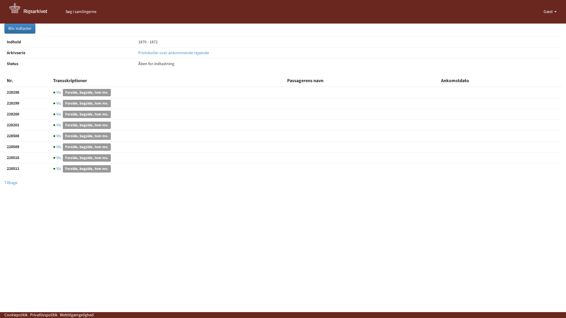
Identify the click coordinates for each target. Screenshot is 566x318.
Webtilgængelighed (77, 315)
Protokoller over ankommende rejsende (173, 53)
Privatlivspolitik (43, 315)
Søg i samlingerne (80, 12)
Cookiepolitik (16, 315)
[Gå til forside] (31, 12)
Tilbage (10, 183)
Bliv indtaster (20, 29)
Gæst (549, 12)
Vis (57, 92)
